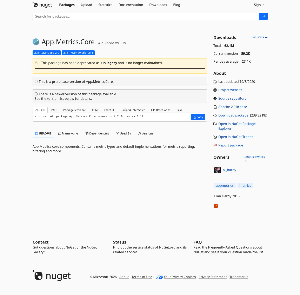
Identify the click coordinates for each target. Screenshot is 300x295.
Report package (230, 145)
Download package (233, 115)
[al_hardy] (217, 170)
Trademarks (238, 277)
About (124, 277)
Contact (41, 242)
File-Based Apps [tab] (160, 110)
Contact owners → (254, 159)
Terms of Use (142, 277)
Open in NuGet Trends (235, 136)
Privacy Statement (213, 277)
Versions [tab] (147, 133)
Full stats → (260, 37)
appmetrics (225, 185)
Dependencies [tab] (98, 133)
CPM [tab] (95, 110)
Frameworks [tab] (70, 133)
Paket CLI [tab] (109, 110)
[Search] (263, 16)
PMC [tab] (54, 110)
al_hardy (229, 170)
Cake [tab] (179, 110)
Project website (230, 90)
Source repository (232, 98)
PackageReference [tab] (74, 110)
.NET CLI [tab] (40, 110)
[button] (120, 63)
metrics (245, 185)
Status (119, 242)
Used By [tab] (125, 133)
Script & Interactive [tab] (133, 110)
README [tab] (45, 133)
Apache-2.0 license (232, 107)
